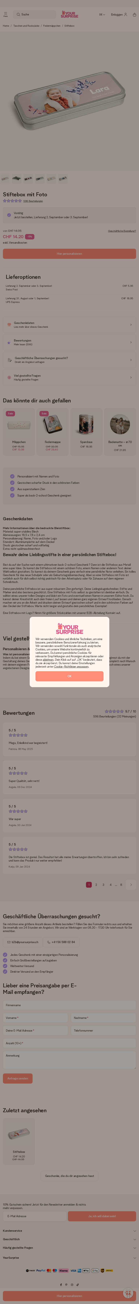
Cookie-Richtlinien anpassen (71, 666)
